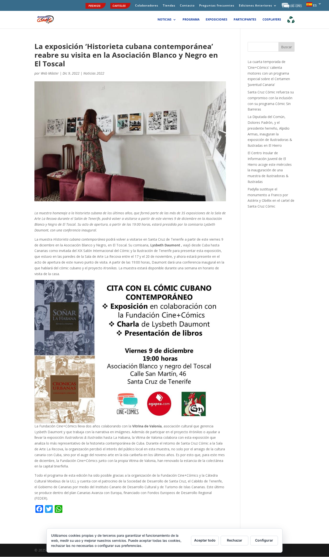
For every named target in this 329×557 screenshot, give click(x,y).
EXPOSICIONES (216, 19)
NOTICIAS (164, 19)
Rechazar (234, 540)
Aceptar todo (205, 540)
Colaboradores (146, 5)
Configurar (264, 540)
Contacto (187, 5)
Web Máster (50, 73)
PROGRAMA (191, 19)
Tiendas (169, 5)
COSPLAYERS (272, 19)
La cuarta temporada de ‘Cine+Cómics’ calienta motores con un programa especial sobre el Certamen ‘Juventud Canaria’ (269, 73)
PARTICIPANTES (245, 19)
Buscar (286, 47)
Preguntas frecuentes (216, 5)
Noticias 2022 (93, 73)
